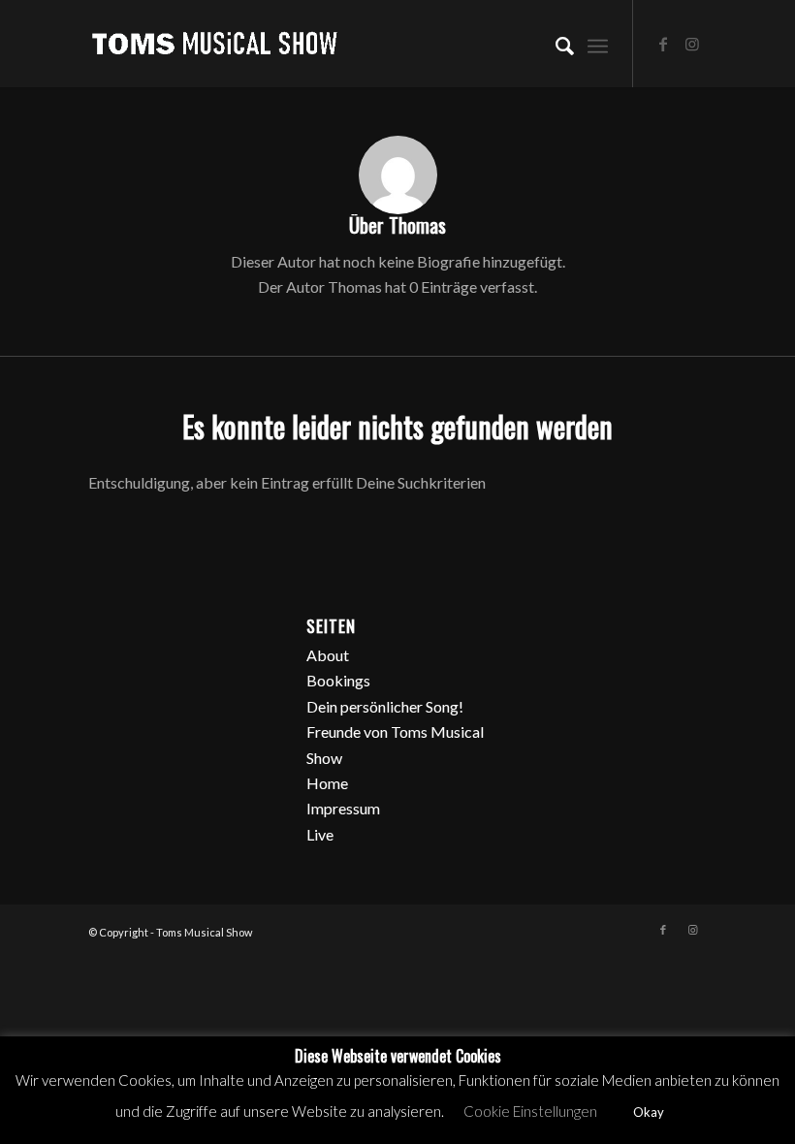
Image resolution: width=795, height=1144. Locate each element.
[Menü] (598, 43)
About (327, 655)
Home (327, 783)
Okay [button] (648, 1112)
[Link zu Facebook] (663, 43)
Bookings (338, 680)
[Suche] (555, 43)
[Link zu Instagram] (692, 43)
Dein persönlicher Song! (384, 706)
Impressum (343, 808)
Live (320, 834)
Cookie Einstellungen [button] (530, 1111)
